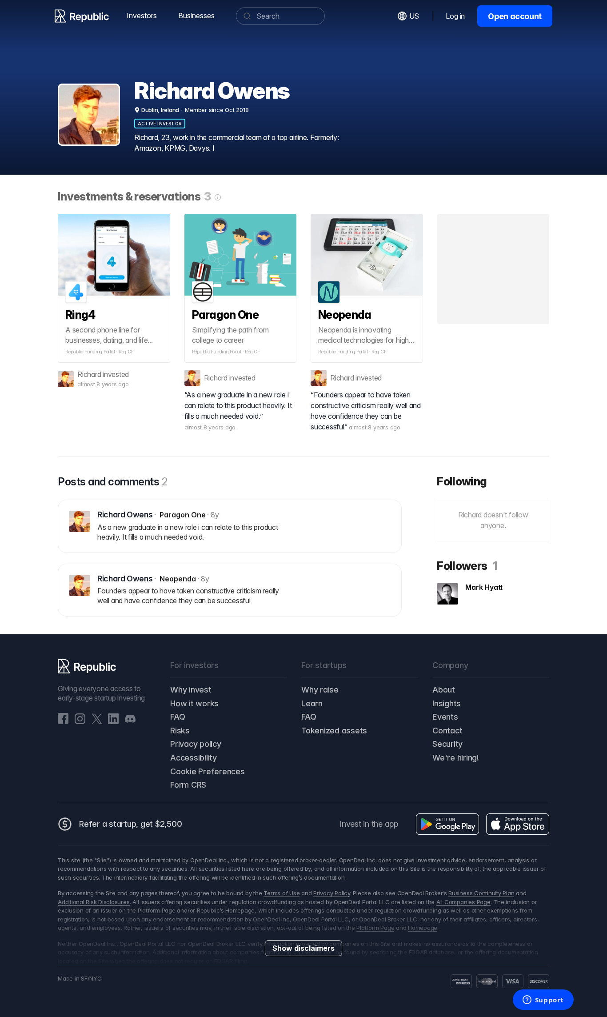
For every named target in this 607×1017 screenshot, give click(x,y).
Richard (89, 374)
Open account (515, 16)
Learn (312, 703)
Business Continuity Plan (481, 893)
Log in (455, 16)
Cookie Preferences (207, 771)
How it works (194, 703)
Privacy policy (195, 744)
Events (445, 716)
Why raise (320, 689)
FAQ (177, 716)
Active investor (160, 123)
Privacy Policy (331, 893)
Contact (447, 730)
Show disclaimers (303, 948)
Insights (446, 703)
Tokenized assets (334, 730)
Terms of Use (282, 893)
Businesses (196, 15)
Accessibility (193, 757)
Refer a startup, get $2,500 (130, 824)
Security (447, 744)
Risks (180, 730)
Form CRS (188, 784)
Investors (142, 15)
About (443, 689)
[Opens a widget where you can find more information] (543, 1000)
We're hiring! (455, 757)
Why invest (191, 689)
